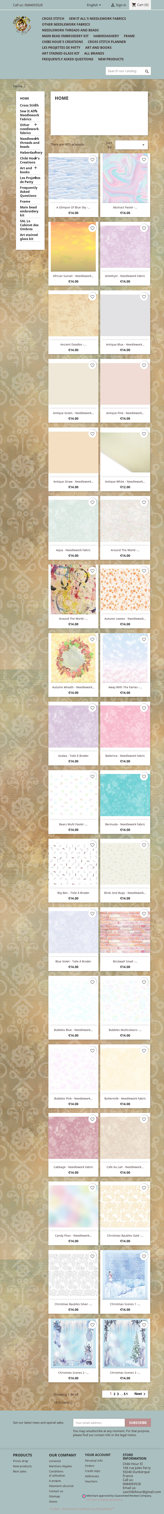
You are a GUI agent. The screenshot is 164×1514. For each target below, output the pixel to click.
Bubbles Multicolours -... (125, 1030)
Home (24, 98)
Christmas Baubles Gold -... (125, 1235)
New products (22, 1466)
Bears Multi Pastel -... (73, 824)
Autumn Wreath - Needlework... (73, 687)
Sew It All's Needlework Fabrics (97, 18)
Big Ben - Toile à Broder (73, 893)
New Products (111, 59)
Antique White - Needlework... (125, 481)
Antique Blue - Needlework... (125, 344)
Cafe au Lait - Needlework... (125, 1167)
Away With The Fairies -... (125, 687)
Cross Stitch (53, 18)
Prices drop (20, 1461)
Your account (98, 1455)
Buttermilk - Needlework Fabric (125, 1098)
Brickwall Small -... (125, 961)
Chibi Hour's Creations (62, 42)
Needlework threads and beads (70, 30)
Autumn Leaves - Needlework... (125, 619)
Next (140, 1394)
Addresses (92, 1476)
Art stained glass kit (60, 53)
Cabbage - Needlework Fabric (73, 1167)
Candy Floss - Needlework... (73, 1235)
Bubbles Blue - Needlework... (73, 1030)
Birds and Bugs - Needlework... (125, 893)
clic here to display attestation (104, 1499)
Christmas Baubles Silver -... (73, 1304)
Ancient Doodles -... (73, 344)
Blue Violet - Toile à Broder (73, 961)
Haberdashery (106, 36)
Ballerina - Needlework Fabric (125, 756)
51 (126, 1394)
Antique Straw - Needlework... (73, 481)
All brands (94, 53)
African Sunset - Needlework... (73, 276)
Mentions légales (60, 1466)
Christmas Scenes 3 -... (125, 1373)
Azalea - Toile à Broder (73, 756)
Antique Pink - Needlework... (125, 413)
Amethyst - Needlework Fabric (125, 276)
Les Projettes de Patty (61, 47)
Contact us (56, 1491)
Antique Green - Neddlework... (73, 413)
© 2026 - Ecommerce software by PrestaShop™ (82, 1509)
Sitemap (54, 1496)
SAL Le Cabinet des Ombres (29, 225)
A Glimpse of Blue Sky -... (73, 207)
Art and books (98, 47)
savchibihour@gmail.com (142, 1492)
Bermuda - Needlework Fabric (125, 824)
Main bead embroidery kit (65, 36)
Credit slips (92, 1471)
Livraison (55, 1461)
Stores (53, 1501)
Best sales (19, 1471)
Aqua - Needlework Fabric (73, 550)
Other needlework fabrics (66, 24)
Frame (129, 36)
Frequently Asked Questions (67, 59)
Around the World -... (125, 550)
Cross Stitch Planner (107, 42)
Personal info (94, 1460)
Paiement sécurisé (61, 1486)
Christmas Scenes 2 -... (73, 1373)
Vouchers (91, 1481)
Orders (89, 1466)
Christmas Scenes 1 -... (125, 1304)
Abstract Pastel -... (125, 207)
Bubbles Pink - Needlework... (73, 1098)
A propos (55, 1481)
